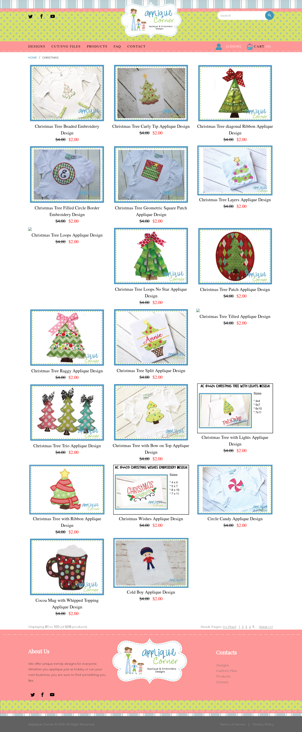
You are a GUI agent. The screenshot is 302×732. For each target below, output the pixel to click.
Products (97, 46)
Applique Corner (41, 724)
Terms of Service (232, 724)
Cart (262, 46)
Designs (36, 46)
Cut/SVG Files (66, 46)
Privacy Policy (263, 724)
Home (32, 57)
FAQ (117, 46)
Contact (136, 46)
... (256, 627)
